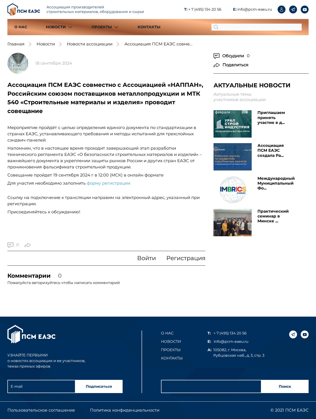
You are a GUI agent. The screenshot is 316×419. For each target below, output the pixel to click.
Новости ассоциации (89, 44)
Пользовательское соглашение (41, 410)
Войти (146, 258)
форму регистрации (109, 183)
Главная (16, 44)
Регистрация (185, 258)
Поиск (285, 386)
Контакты (149, 27)
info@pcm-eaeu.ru (254, 9)
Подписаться (99, 386)
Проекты (171, 350)
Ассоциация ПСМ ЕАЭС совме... (158, 44)
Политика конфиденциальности (124, 410)
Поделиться (235, 64)
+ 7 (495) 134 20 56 (204, 9)
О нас (20, 27)
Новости (46, 44)
